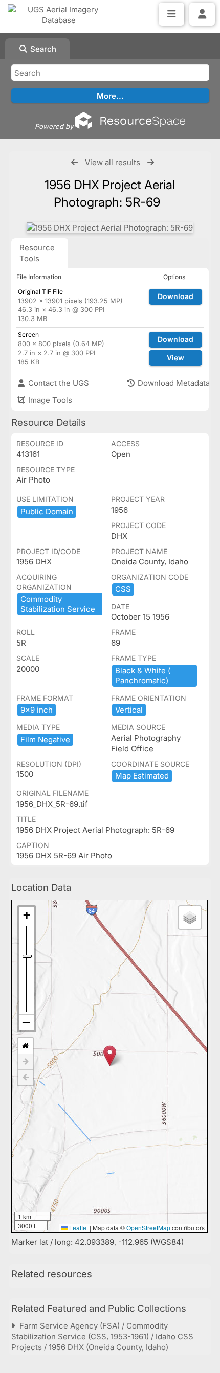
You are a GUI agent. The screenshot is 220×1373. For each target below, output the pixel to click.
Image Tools (49, 400)
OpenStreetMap (148, 1227)
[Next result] (150, 162)
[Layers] (190, 917)
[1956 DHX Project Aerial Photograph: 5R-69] (110, 227)
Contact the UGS (57, 383)
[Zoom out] (26, 1022)
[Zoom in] (26, 915)
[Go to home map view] (25, 1046)
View (175, 357)
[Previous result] (74, 162)
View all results (112, 162)
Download (175, 296)
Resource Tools (37, 253)
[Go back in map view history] (25, 1077)
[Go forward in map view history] (25, 1062)
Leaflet (78, 1227)
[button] (109, 1055)
